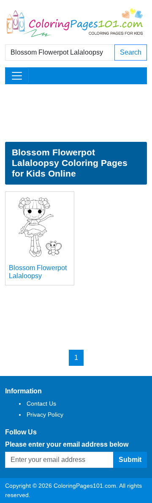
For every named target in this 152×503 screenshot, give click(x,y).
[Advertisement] (76, 113)
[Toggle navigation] (17, 75)
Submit (130, 459)
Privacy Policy (45, 414)
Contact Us (41, 403)
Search (130, 52)
